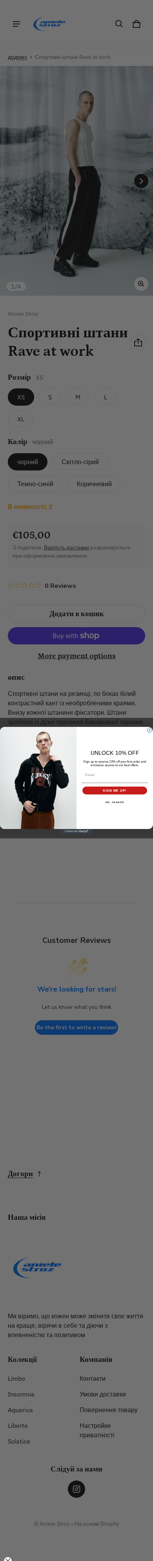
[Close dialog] (150, 730)
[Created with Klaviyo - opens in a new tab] (76, 831)
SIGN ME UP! (115, 790)
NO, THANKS (115, 802)
